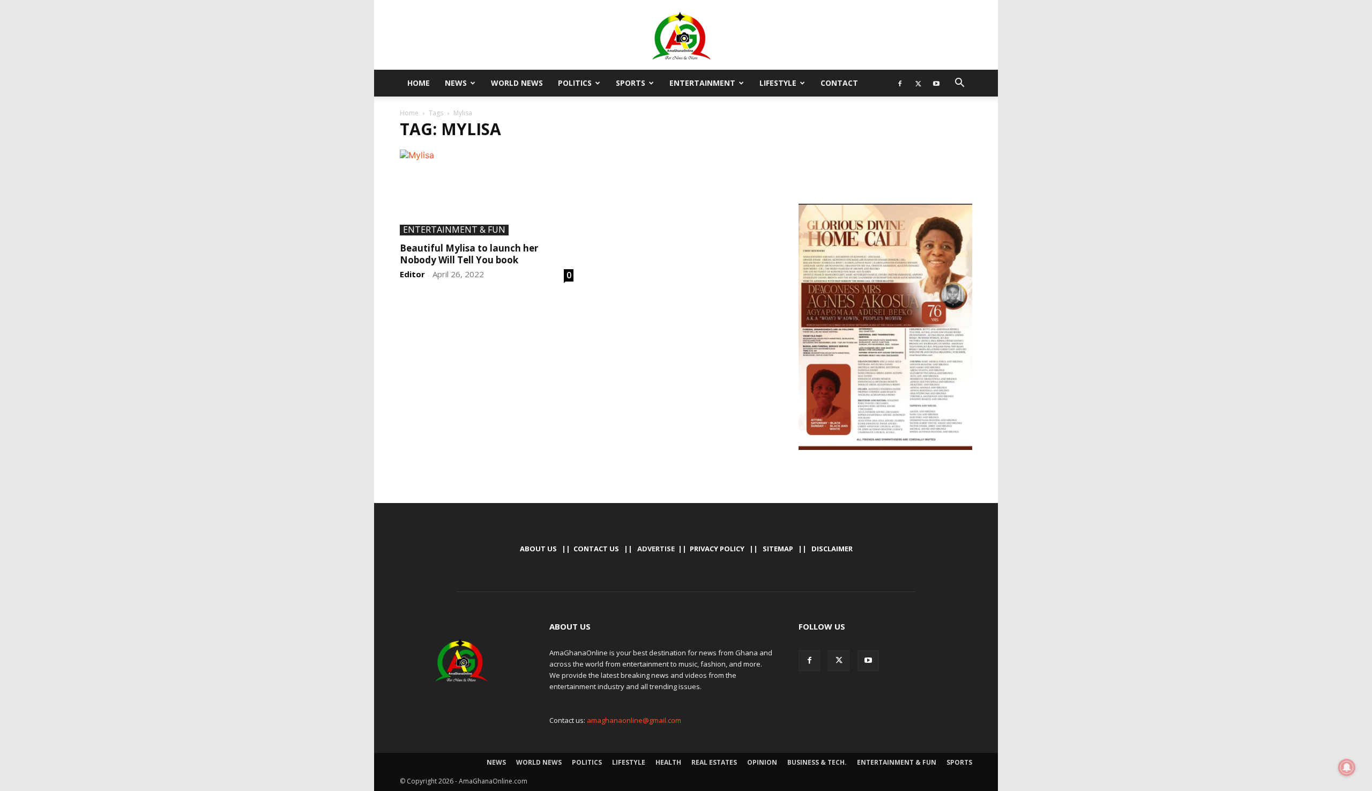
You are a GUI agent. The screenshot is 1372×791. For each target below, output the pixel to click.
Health (668, 762)
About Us (538, 548)
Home (418, 83)
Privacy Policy (717, 548)
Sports (630, 83)
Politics (575, 83)
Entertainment (702, 83)
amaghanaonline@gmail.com (634, 720)
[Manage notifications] (1346, 767)
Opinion (762, 762)
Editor (412, 274)
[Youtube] (936, 83)
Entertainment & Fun (454, 230)
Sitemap (778, 548)
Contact (839, 83)
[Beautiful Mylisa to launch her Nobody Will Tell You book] (486, 192)
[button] (959, 84)
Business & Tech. (817, 762)
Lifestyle (777, 83)
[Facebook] (900, 83)
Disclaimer (832, 548)
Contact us (596, 548)
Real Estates (714, 762)
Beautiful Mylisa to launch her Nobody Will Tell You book (469, 254)
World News (517, 83)
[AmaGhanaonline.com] (686, 36)
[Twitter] (918, 83)
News (456, 83)
